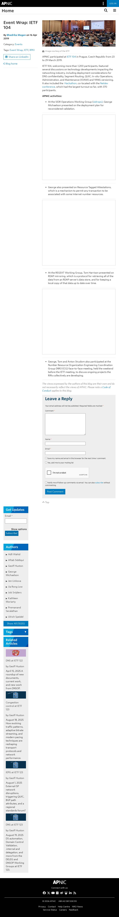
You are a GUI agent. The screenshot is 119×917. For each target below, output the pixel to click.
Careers (63, 909)
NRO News (77, 906)
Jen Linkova (14, 581)
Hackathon (70, 83)
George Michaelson (12, 573)
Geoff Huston (15, 566)
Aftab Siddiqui (16, 560)
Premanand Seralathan (13, 609)
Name (48, 439)
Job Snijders (14, 592)
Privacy (42, 906)
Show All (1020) (16, 623)
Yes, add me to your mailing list (60, 463)
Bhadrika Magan (16, 35)
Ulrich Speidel (15, 616)
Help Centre (64, 906)
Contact (52, 906)
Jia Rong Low (15, 586)
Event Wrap (16, 50)
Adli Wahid (14, 554)
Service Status (50, 909)
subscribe (99, 483)
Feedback (73, 909)
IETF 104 (71, 56)
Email (48, 449)
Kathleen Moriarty (12, 600)
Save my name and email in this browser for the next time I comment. (76, 458)
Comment (50, 411)
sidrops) (98, 101)
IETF (26, 50)
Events (18, 44)
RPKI (32, 50)
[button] (105, 10)
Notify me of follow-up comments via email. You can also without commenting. (77, 484)
